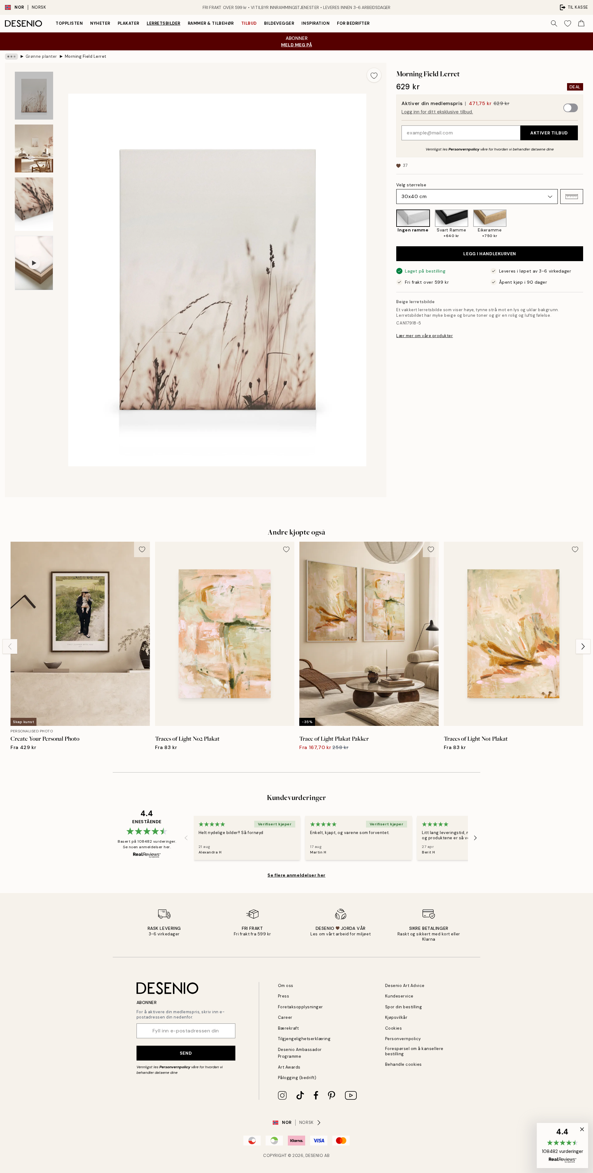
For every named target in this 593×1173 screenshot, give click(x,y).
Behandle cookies (403, 1064)
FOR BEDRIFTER (353, 23)
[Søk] (554, 23)
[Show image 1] (34, 96)
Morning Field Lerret (86, 56)
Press (283, 996)
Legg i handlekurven (489, 253)
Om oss (285, 985)
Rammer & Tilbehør (211, 23)
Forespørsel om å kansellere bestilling (414, 1051)
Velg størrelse (411, 185)
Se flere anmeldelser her (296, 875)
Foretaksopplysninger (300, 1007)
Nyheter (100, 23)
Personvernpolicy (463, 149)
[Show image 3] (34, 204)
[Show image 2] (34, 148)
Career (285, 1017)
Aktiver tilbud (549, 133)
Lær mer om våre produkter (424, 335)
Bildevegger (279, 23)
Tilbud (249, 23)
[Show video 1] (34, 263)
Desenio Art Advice (405, 985)
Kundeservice (399, 996)
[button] (571, 196)
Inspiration (315, 23)
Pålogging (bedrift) (297, 1077)
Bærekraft (288, 1028)
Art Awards (289, 1067)
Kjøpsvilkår (396, 1017)
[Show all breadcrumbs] (11, 56)
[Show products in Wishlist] (567, 23)
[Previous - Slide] (391, 223)
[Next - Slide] (588, 223)
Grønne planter (41, 56)
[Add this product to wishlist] (374, 75)
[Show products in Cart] (581, 23)
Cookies (393, 1028)
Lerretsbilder (163, 23)
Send (186, 1053)
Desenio (314, 1155)
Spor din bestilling (403, 1007)
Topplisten (69, 23)
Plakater (128, 23)
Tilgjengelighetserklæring (304, 1038)
